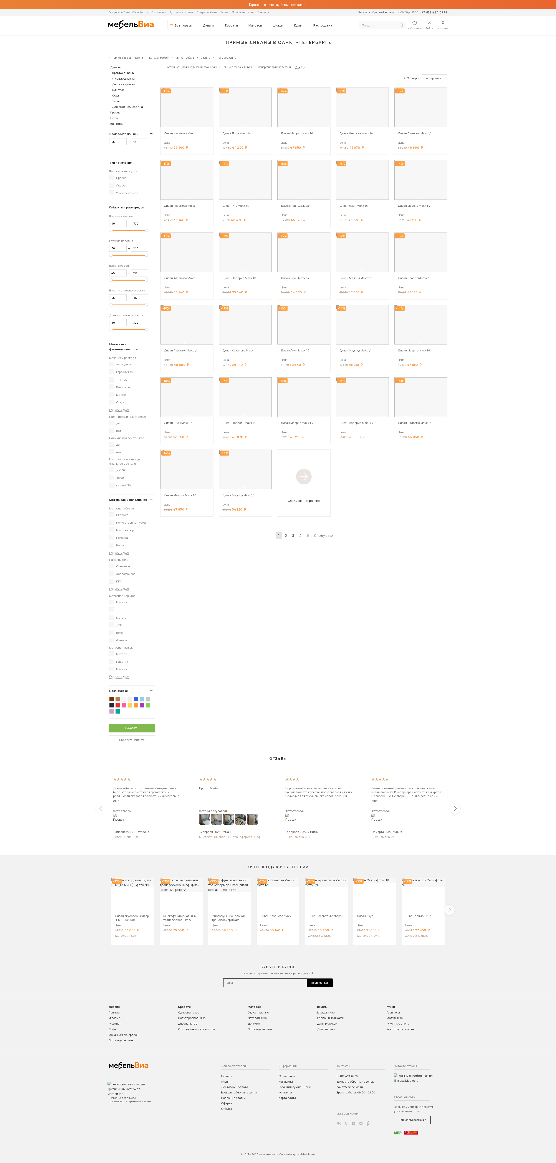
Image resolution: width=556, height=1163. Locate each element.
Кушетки (118, 90)
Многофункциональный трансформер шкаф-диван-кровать (230, 837)
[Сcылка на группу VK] (338, 1123)
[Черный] (111, 705)
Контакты (263, 12)
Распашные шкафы (330, 1018)
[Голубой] (142, 699)
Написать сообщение (412, 1120)
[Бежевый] (129, 699)
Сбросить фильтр (132, 740)
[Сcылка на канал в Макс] (353, 1123)
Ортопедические (121, 1040)
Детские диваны (123, 84)
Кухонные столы (398, 1023)
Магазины (286, 1081)
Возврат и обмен (207, 12)
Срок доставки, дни (123, 134)
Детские (254, 1023)
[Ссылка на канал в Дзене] (361, 1123)
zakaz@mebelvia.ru (349, 1087)
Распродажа (322, 25)
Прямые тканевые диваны (237, 67)
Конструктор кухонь (400, 1029)
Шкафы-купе (325, 1012)
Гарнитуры (394, 1012)
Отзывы (226, 1109)
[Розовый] (123, 705)
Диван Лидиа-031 (383, 837)
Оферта (226, 1103)
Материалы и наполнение (128, 500)
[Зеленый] (148, 705)
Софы (116, 95)
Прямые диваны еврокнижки (199, 67)
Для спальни (326, 1029)
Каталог (227, 1076)
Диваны (208, 25)
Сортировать (433, 78)
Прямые (114, 1012)
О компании (159, 12)
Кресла (115, 112)
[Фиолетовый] (142, 705)
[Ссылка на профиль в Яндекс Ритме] (368, 1123)
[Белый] (123, 699)
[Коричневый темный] (111, 699)
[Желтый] (129, 705)
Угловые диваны (123, 78)
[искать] (401, 25)
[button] (185, 125)
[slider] (111, 230)
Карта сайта (287, 1098)
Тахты (116, 101)
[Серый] (148, 699)
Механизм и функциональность (123, 346)
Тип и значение (120, 163)
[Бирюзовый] (117, 711)
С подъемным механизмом (196, 1029)
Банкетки (117, 124)
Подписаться (320, 983)
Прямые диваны (123, 73)
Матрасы (255, 25)
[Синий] (136, 699)
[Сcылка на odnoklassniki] (346, 1123)
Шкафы (278, 25)
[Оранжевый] (136, 705)
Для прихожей (327, 1023)
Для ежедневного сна (127, 107)
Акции (224, 12)
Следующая (324, 535)
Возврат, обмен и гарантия (239, 1092)
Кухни (298, 25)
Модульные (395, 1018)
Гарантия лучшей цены (295, 1087)
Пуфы (114, 118)
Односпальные (188, 1012)
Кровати (231, 25)
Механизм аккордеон (124, 1035)
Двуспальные (187, 1023)
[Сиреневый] (111, 711)
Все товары (183, 25)
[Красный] (117, 705)
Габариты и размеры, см (126, 207)
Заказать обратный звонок (376, 12)
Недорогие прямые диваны (274, 67)
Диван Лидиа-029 (125, 837)
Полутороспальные (191, 1018)
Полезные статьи (243, 12)
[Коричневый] (117, 699)
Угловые (114, 1018)
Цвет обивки (118, 691)
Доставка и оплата (181, 12)
